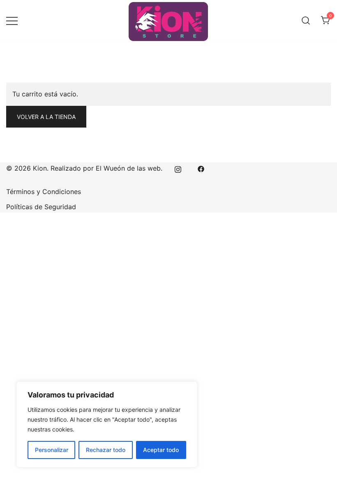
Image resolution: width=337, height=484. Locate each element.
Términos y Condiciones (43, 191)
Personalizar (51, 449)
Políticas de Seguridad (41, 207)
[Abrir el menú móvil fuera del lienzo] (12, 20)
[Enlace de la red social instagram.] (178, 168)
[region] (106, 424)
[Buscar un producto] (306, 20)
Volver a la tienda (46, 116)
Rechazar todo (105, 449)
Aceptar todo (161, 449)
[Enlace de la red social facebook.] (201, 168)
